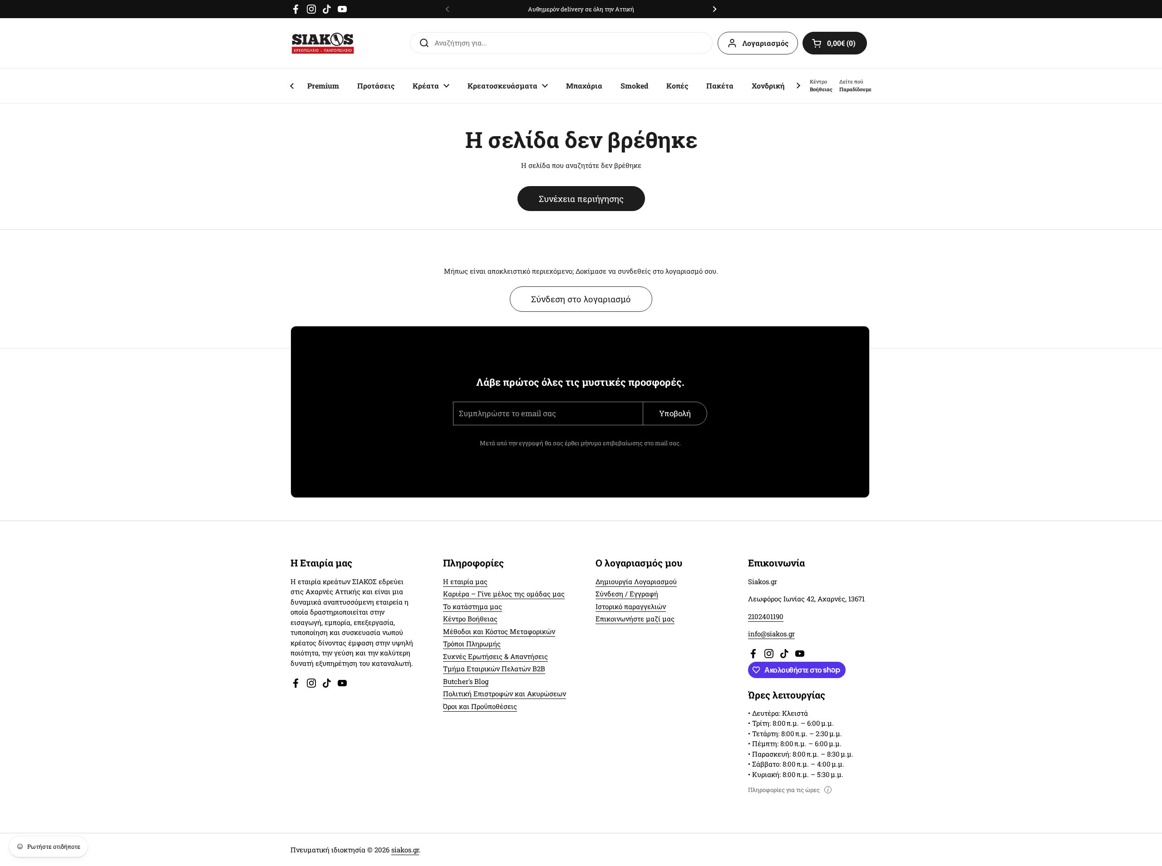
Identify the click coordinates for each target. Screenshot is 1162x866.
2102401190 (765, 616)
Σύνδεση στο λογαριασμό (581, 299)
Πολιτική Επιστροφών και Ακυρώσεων (504, 693)
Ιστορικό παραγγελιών (631, 606)
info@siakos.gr (771, 633)
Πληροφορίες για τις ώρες (784, 789)
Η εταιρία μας (465, 581)
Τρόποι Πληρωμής (472, 643)
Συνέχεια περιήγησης (581, 198)
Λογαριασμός (765, 43)
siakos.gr (405, 849)
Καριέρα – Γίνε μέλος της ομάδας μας (504, 593)
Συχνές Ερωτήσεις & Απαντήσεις (495, 656)
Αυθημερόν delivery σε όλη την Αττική (581, 9)
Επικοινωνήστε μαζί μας (635, 618)
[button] (835, 43)
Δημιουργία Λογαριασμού (636, 581)
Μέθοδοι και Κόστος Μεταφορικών (499, 631)
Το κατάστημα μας (472, 606)
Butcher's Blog (465, 681)
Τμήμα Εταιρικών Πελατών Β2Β (494, 668)
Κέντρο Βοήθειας (470, 618)
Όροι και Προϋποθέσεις (480, 706)
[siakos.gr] (322, 43)
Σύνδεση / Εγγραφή (627, 593)
